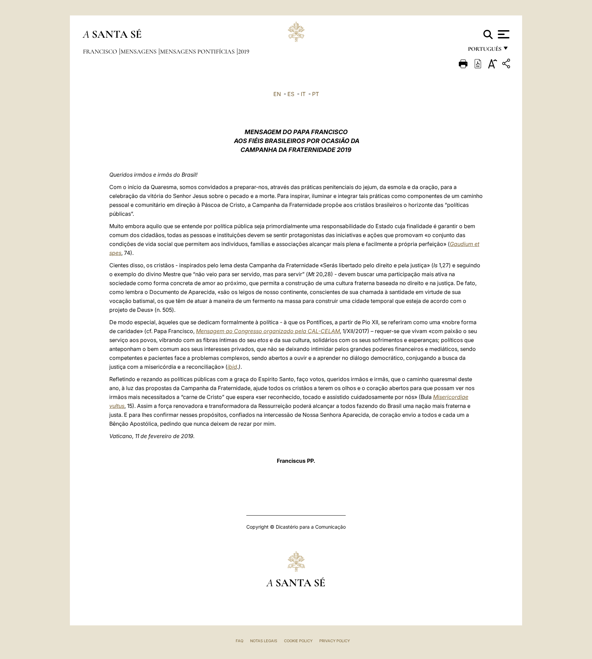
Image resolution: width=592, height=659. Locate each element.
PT (315, 94)
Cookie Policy (298, 640)
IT (303, 94)
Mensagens (139, 51)
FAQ (239, 640)
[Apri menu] (502, 34)
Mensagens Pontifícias (198, 51)
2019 (243, 51)
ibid (232, 366)
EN (277, 94)
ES (290, 94)
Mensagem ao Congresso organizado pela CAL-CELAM (268, 331)
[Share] (507, 65)
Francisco (101, 51)
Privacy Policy (334, 640)
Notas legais (263, 640)
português (484, 50)
